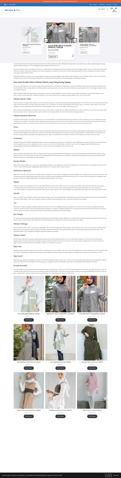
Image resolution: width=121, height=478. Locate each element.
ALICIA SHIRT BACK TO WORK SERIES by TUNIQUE (31, 45)
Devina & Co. (66, 64)
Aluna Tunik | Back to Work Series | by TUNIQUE (87, 45)
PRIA (91, 4)
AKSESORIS (102, 4)
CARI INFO (108, 4)
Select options (28, 319)
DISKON (115, 4)
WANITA (95, 4)
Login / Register (101, 9)
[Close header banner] (118, 1)
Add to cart (25, 52)
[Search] (107, 9)
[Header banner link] (58, 1)
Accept (108, 475)
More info (116, 475)
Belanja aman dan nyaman (42, 65)
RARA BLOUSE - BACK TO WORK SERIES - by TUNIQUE (59, 46)
